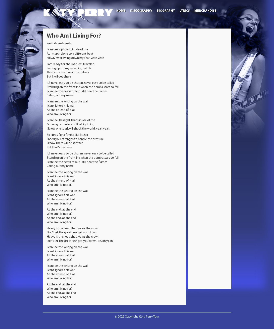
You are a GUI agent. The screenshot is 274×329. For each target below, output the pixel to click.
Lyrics (185, 10)
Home (121, 10)
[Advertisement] (210, 93)
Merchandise (205, 10)
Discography (141, 10)
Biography (166, 10)
